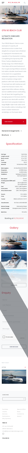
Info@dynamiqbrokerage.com (12, 431)
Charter (4, 411)
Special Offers (21, 409)
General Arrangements (10, 131)
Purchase (5, 409)
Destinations (6, 416)
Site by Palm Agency (14, 449)
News (18, 411)
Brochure (5, 135)
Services (4, 414)
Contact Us (20, 414)
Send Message (14, 346)
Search (19, 416)
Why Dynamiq (6, 418)
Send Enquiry (9, 121)
